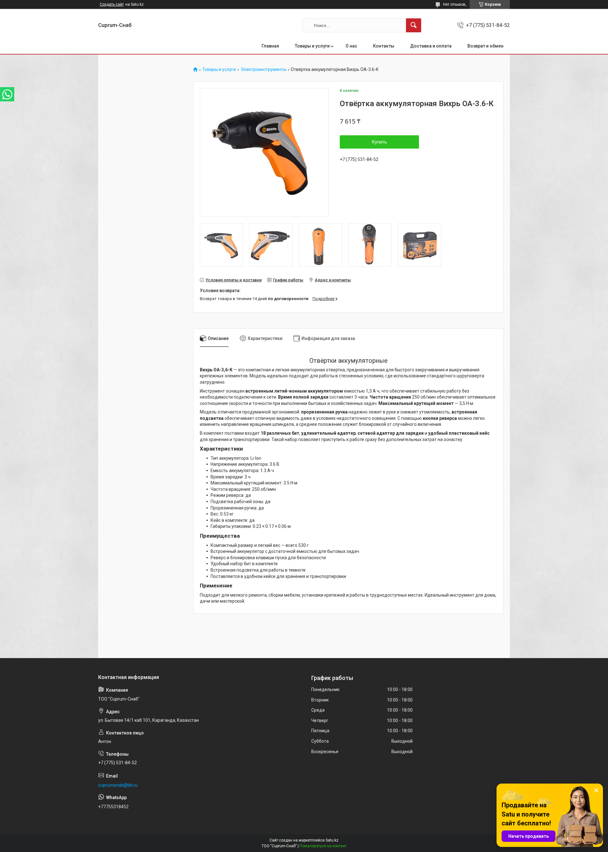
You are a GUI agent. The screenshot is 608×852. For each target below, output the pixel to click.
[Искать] (413, 25)
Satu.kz (332, 840)
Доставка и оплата (431, 45)
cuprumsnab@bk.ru (117, 785)
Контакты (383, 45)
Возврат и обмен (485, 45)
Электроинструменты (263, 69)
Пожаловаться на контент (323, 846)
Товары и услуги (312, 45)
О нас (351, 45)
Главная (270, 45)
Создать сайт (112, 4)
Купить (379, 141)
